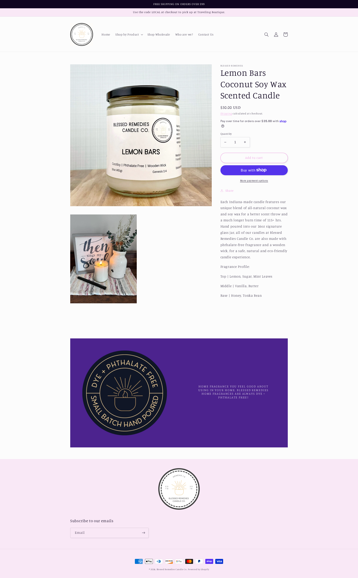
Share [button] (229, 190)
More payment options (254, 180)
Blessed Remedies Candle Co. (172, 569)
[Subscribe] (143, 533)
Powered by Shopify (198, 569)
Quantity (226, 133)
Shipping (226, 113)
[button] (129, 34)
